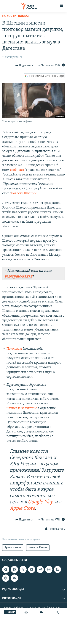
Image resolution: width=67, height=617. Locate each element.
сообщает (17, 170)
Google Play (40, 502)
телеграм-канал (18, 276)
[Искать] (57, 612)
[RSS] (57, 569)
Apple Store (22, 508)
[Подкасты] (5, 578)
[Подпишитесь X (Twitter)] (23, 569)
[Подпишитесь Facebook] (14, 569)
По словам (14, 349)
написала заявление (22, 408)
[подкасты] (26, 612)
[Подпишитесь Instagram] (48, 569)
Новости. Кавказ (15, 16)
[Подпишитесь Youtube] (31, 569)
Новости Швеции (23, 193)
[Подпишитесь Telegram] (40, 569)
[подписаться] (14, 578)
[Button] (24, 65)
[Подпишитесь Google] (5, 569)
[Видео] (41, 612)
